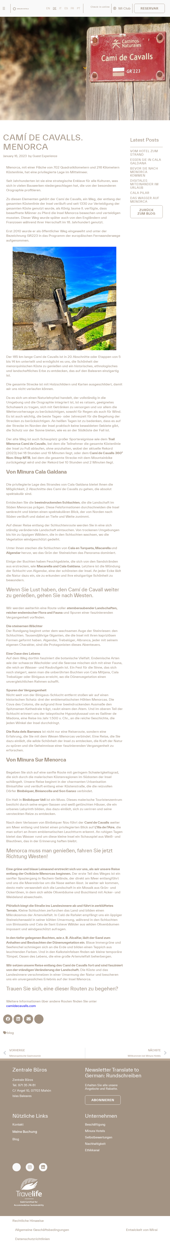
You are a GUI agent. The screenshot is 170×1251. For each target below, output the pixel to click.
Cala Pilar (139, 193)
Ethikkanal (92, 1150)
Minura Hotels (95, 1131)
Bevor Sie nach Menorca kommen (144, 172)
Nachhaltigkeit (95, 1143)
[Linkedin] (43, 1167)
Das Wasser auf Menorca (144, 199)
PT (78, 8)
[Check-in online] (87, 8)
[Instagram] (30, 1167)
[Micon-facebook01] (16, 1167)
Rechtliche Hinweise (28, 1220)
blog (10, 1032)
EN (48, 8)
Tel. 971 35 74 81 (23, 1085)
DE (54, 8)
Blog (15, 1139)
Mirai (153, 1230)
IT (60, 8)
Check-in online (100, 7)
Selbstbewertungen (98, 1137)
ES (66, 8)
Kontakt (17, 1124)
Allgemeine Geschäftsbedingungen (42, 1230)
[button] (7, 1019)
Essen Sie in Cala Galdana (145, 161)
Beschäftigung (95, 1124)
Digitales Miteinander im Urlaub (144, 184)
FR (72, 8)
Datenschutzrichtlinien (32, 1239)
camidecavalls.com (21, 1006)
